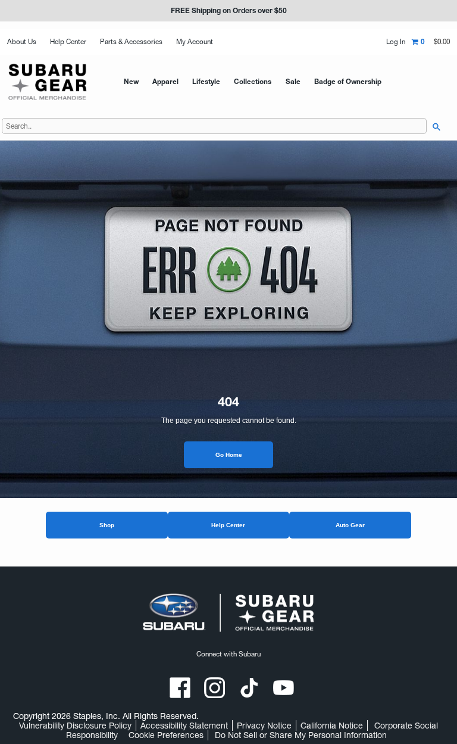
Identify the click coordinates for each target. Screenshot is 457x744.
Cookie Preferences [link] (166, 735)
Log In (395, 42)
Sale (293, 81)
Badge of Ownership (347, 81)
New (131, 81)
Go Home (228, 455)
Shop (106, 525)
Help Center (68, 42)
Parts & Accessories (131, 42)
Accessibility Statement (184, 725)
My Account (194, 42)
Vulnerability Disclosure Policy (75, 725)
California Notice (332, 725)
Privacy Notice (264, 725)
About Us (21, 42)
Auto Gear (350, 525)
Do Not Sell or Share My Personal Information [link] (301, 735)
